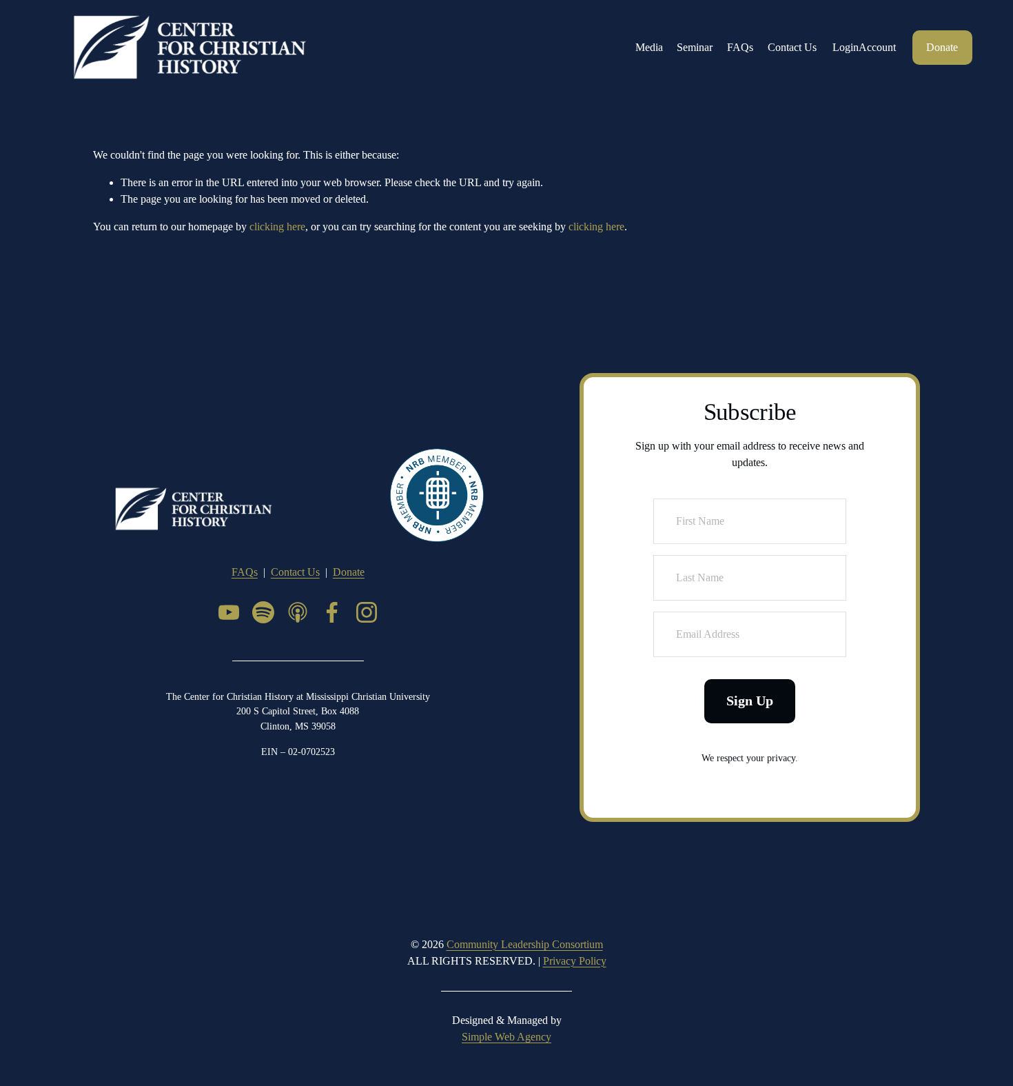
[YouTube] (229, 612)
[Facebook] (332, 612)
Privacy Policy (574, 961)
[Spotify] (263, 612)
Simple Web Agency (506, 1037)
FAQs (740, 47)
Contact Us (792, 47)
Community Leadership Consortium (525, 944)
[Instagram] (367, 612)
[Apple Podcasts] (298, 612)
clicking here (277, 226)
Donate (942, 47)
